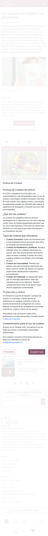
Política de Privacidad (11, 319)
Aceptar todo (36, 352)
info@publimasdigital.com (13, 342)
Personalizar (9, 352)
